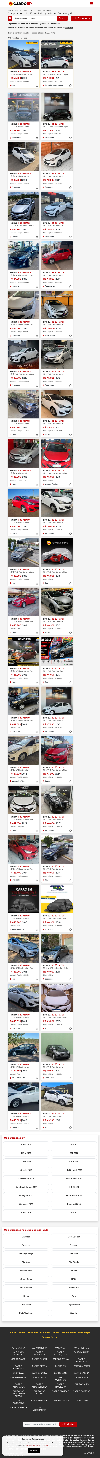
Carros (16, 10)
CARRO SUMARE (39, 1401)
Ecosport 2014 (74, 1204)
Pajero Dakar (74, 1305)
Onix (74, 1296)
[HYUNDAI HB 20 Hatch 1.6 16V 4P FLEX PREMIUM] (57, 651)
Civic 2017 (26, 1145)
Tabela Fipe (84, 1332)
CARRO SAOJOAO (60, 1391)
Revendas (33, 1332)
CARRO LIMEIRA (81, 1373)
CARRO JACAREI (82, 1366)
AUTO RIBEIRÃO (81, 1348)
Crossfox (26, 1245)
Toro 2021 (74, 1213)
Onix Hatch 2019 (26, 1179)
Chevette (26, 1237)
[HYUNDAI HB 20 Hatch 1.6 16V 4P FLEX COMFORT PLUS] (23, 54)
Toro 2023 (74, 1145)
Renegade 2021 (26, 1196)
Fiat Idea (74, 1254)
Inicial (13, 1332)
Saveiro (73, 1313)
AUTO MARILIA (18, 1348)
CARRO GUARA (39, 1366)
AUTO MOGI (60, 1348)
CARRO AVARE (18, 1359)
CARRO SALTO (82, 1384)
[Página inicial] (92, 3)
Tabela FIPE (50, 33)
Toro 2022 (26, 1162)
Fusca (74, 1271)
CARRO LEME (60, 1373)
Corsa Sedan (74, 1237)
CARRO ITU (60, 1366)
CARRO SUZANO (61, 1401)
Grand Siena (26, 1279)
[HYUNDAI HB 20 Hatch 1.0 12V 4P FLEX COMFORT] (23, 107)
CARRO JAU (18, 1373)
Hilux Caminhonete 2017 (26, 1187)
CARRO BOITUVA (60, 1359)
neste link (69, 28)
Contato (56, 1332)
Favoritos (45, 1332)
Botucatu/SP (23, 10)
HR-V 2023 (74, 1187)
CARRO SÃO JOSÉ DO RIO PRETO (18, 1393)
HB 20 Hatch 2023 (74, 1170)
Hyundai (38, 10)
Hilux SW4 (74, 1288)
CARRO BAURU (39, 1359)
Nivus (26, 1296)
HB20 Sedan (26, 1288)
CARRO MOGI (39, 1377)
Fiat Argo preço (26, 1254)
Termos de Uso (50, 1337)
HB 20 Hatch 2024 (74, 1196)
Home (9, 10)
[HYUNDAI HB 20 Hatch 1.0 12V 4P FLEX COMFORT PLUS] (23, 255)
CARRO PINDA (81, 1377)
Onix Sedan (26, 1305)
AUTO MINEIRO (39, 1348)
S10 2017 (74, 1153)
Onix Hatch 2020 (73, 1179)
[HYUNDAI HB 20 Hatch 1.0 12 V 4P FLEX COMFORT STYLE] (57, 54)
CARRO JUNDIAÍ (39, 1373)
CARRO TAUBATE (18, 1408)
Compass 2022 (26, 1204)
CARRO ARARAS (82, 1352)
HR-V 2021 (74, 1162)
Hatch (31, 10)
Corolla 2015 (26, 1170)
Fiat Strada (74, 1262)
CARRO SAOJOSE (81, 1391)
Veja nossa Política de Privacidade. (37, 1445)
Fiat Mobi (26, 1262)
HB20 (73, 1279)
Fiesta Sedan (26, 1271)
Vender (22, 1332)
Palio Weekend (26, 1313)
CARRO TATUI (81, 1401)
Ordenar (83, 18)
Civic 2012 (26, 1213)
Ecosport (74, 1245)
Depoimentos (69, 1332)
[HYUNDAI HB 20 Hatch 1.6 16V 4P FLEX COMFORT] (23, 156)
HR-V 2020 (26, 1153)
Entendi (33, 1450)
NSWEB (90, 1453)
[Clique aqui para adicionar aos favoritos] (37, 85)
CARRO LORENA (18, 1377)
